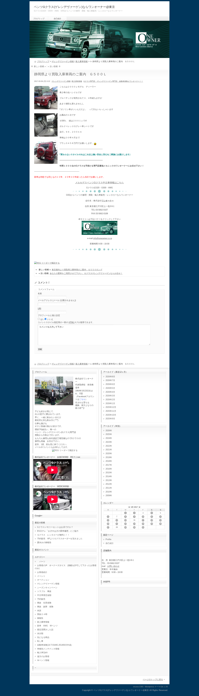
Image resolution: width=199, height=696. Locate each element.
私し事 (40, 641)
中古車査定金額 (44, 595)
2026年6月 (110, 384)
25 (152, 524)
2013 (108, 480)
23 (134, 524)
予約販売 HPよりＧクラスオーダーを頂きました (59, 538)
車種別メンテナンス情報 (48, 649)
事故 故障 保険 (45, 606)
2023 (108, 442)
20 (108, 524)
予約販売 (41, 599)
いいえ (50, 319)
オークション (43, 580)
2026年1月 (110, 403)
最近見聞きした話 (45, 629)
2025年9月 (110, 418)
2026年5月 (110, 388)
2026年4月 (110, 392)
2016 (108, 469)
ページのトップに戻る (153, 679)
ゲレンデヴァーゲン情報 (63, 61)
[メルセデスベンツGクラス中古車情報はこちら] (99, 233)
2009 (108, 495)
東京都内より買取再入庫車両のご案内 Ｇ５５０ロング (77, 269)
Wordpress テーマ (152, 687)
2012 (108, 484)
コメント (66, 322)
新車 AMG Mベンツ (48, 626)
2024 (108, 438)
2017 (108, 465)
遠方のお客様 (43, 656)
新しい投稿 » (40, 66)
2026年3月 (110, 396)
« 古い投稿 (53, 66)
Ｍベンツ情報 (43, 660)
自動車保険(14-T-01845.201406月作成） (55, 645)
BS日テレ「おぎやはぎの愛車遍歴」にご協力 (57, 531)
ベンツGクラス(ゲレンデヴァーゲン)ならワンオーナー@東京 (74, 7)
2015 (108, 472)
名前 (40, 293)
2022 (108, 446)
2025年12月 (111, 407)
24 (143, 524)
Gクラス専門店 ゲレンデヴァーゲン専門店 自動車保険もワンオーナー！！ (113, 81)
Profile (108, 539)
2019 (108, 457)
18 (152, 520)
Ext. (162, 687)
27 (108, 527)
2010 (108, 492)
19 (160, 520)
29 (125, 527)
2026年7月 (110, 380)
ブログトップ (38, 19)
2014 (108, 476)
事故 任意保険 (44, 603)
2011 (108, 488)
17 (143, 520)
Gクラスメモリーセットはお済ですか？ (55, 527)
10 (143, 516)
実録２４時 (42, 614)
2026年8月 (110, 376)
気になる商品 (43, 637)
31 (143, 527)
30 (134, 527)
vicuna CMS (138, 687)
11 (152, 516)
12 (160, 516)
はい (42, 319)
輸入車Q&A (42, 652)
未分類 (40, 633)
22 (125, 524)
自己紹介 (57, 19)
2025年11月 (111, 411)
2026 (108, 430)
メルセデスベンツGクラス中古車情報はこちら (99, 182)
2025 (108, 434)
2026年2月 (110, 399)
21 (117, 524)
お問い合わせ (113, 566)
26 (160, 524)
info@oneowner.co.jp (102, 238)
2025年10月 (111, 415)
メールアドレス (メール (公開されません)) (57, 300)
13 (108, 520)
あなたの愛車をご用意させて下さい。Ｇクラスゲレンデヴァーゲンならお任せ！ (86, 273)
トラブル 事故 (44, 591)
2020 (108, 453)
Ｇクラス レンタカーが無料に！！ (53, 535)
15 (125, 520)
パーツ (41, 561)
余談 (39, 610)
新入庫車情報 (82, 61)
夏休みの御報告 (44, 542)
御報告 (40, 618)
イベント (41, 576)
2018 (108, 461)
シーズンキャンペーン (47, 587)
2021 (108, 449)
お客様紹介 (42, 572)
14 (117, 520)
